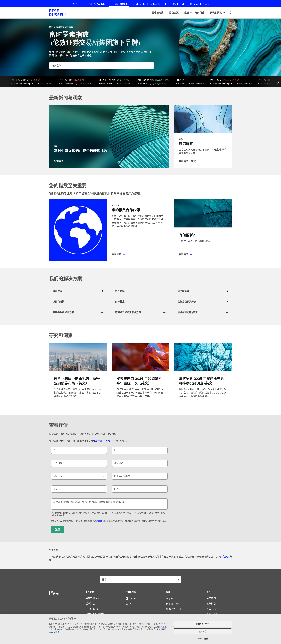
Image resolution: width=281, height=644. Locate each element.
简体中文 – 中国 (174, 609)
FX (166, 4)
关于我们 (211, 598)
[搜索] (230, 12)
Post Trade (179, 4)
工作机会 (211, 603)
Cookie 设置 (202, 638)
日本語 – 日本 (173, 603)
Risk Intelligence (199, 4)
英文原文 (224, 556)
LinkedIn (134, 598)
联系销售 (90, 603)
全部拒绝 (203, 631)
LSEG (75, 4)
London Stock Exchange (146, 4)
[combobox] (98, 65)
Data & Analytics (97, 4)
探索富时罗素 (92, 598)
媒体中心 (211, 609)
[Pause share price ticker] (277, 82)
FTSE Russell (119, 3)
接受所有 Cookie (203, 623)
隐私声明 (98, 521)
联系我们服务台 (102, 441)
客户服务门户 (92, 609)
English (169, 598)
